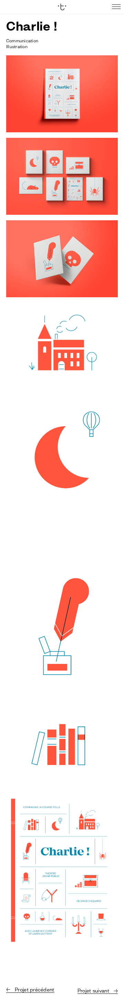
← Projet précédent (30, 990)
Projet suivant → (98, 991)
